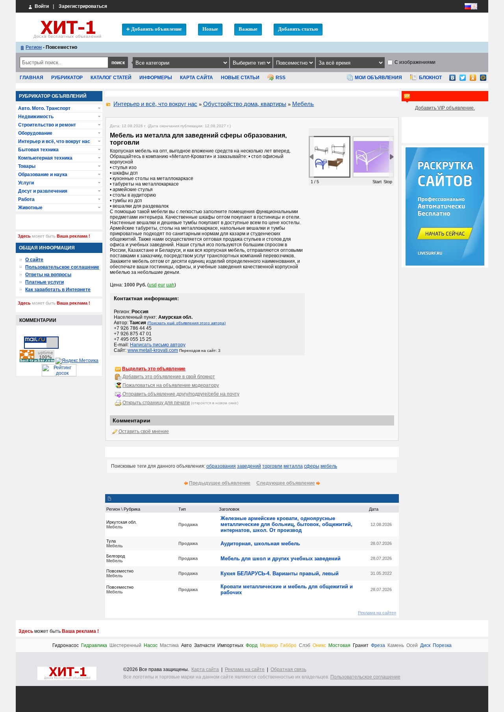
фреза (378, 645)
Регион (34, 47)
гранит (361, 645)
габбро (288, 645)
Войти (41, 6)
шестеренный (125, 645)
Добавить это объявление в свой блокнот (168, 376)
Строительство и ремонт (47, 125)
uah (170, 285)
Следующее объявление (285, 483)
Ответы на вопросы (48, 274)
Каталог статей (111, 77)
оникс (319, 645)
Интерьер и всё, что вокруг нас (155, 103)
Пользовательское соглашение (62, 267)
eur (161, 285)
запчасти (204, 645)
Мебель (303, 103)
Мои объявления (378, 77)
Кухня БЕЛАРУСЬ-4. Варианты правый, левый (279, 573)
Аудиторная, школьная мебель (260, 544)
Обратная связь (288, 669)
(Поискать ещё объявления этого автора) (186, 323)
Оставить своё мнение (144, 431)
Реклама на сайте (245, 669)
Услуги (26, 183)
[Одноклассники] (473, 80)
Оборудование (35, 133)
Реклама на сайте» (377, 612)
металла (293, 466)
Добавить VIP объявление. (445, 108)
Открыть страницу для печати (156, 402)
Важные (248, 29)
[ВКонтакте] (452, 80)
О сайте (34, 259)
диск (425, 645)
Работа (26, 199)
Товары (26, 166)
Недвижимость (36, 116)
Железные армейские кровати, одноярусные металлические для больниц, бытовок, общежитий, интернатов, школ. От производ (286, 524)
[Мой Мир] (483, 80)
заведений (249, 466)
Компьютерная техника (45, 158)
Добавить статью (298, 29)
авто (186, 645)
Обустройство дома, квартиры (244, 103)
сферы (311, 466)
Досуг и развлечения (42, 191)
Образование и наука (42, 174)
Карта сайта (196, 77)
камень (395, 645)
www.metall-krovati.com (153, 350)
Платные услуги (44, 282)
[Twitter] (463, 80)
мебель (329, 466)
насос (151, 645)
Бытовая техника (38, 149)
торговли (272, 466)
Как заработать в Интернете (58, 289)
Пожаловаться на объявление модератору (170, 385)
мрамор (269, 645)
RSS (280, 77)
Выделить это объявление (153, 369)
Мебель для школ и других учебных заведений (280, 558)
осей (412, 645)
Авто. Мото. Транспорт (44, 108)
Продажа (188, 524)
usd (153, 285)
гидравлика (94, 645)
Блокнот (430, 77)
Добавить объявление (156, 29)
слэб (304, 645)
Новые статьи (240, 77)
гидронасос (65, 645)
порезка (442, 645)
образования (221, 466)
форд (252, 645)
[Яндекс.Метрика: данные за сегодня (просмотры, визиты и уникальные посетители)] (77, 361)
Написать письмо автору (157, 345)
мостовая (339, 645)
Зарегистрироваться (83, 6)
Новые (210, 29)
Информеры (155, 77)
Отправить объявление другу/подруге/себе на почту (180, 394)
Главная (31, 77)
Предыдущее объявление (219, 483)
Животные (30, 207)
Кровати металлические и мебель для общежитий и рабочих (286, 589)
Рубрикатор (67, 77)
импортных (230, 645)
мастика (169, 645)
